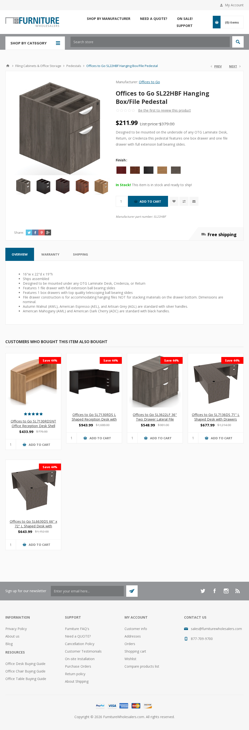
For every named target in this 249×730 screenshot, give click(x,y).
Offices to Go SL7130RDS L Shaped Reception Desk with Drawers (94, 419)
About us (12, 636)
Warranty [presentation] (50, 254)
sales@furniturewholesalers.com (216, 628)
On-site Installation (80, 658)
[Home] (7, 66)
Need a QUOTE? (78, 636)
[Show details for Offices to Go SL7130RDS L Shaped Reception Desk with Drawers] (94, 381)
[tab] (19, 254)
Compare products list (141, 666)
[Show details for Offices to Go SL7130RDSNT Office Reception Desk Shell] (33, 381)
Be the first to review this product (164, 110)
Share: (19, 232)
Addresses (132, 636)
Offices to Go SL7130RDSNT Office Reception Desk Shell (33, 423)
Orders (129, 643)
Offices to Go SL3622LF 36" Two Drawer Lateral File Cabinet (155, 419)
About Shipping (77, 681)
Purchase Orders (78, 666)
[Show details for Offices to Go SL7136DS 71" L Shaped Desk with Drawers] (215, 381)
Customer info (135, 628)
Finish (121, 160)
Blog (9, 643)
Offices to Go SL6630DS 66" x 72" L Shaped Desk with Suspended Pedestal (33, 526)
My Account (234, 5)
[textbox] (150, 42)
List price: (149, 124)
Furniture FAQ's (77, 628)
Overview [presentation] (20, 254)
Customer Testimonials (83, 651)
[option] (24, 186)
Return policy (75, 674)
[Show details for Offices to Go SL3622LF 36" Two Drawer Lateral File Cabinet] (155, 381)
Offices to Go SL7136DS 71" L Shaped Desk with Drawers (216, 417)
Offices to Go (149, 82)
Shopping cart (135, 651)
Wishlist (130, 658)
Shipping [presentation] (80, 254)
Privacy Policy (16, 628)
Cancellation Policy (79, 643)
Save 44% (50, 360)
